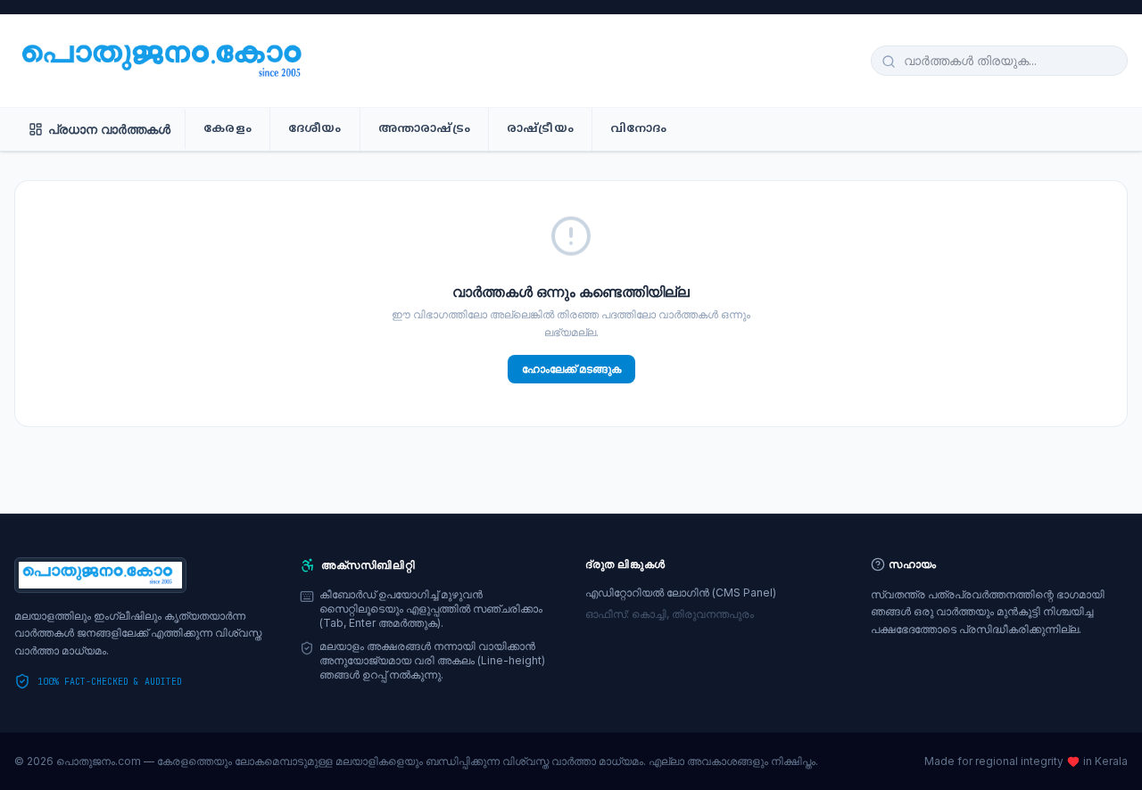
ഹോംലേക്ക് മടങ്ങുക (571, 368)
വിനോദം (638, 129)
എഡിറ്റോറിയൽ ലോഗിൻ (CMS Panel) (680, 592)
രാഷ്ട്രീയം (540, 129)
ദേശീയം (315, 129)
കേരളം (227, 129)
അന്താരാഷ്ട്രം (424, 129)
